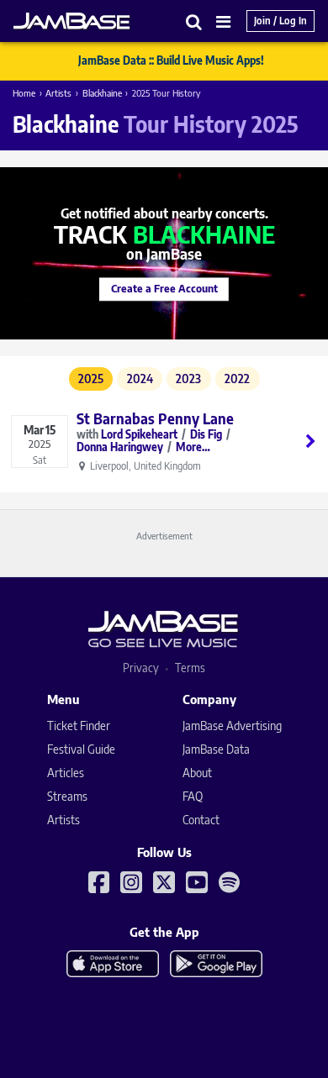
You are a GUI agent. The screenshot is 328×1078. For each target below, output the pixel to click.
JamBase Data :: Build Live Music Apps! (171, 60)
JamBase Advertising (232, 725)
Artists (58, 92)
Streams (67, 796)
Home (24, 92)
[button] (194, 21)
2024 (140, 378)
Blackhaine (102, 92)
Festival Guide (81, 749)
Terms (190, 667)
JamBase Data (216, 749)
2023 (188, 378)
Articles (65, 772)
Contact (201, 819)
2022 (237, 378)
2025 (90, 378)
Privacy (141, 667)
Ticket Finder (78, 725)
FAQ (193, 796)
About (197, 772)
